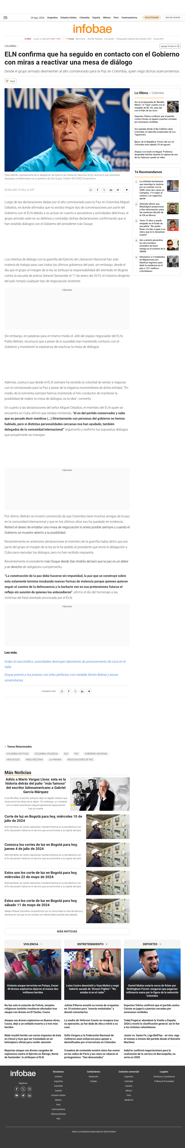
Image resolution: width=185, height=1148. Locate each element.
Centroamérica (129, 17)
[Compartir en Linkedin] (111, 190)
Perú (116, 17)
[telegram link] (23, 1095)
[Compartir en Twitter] (104, 190)
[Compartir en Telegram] (118, 190)
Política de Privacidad (164, 1081)
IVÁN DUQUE (13, 759)
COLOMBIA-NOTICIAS (17, 753)
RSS (58, 1118)
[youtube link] (16, 1095)
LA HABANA (55, 759)
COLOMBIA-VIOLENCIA (46, 753)
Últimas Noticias (58, 1114)
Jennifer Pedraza (95, 39)
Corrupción (109, 39)
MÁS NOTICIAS (67, 931)
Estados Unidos (69, 17)
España (96, 17)
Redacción (93, 1076)
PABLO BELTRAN (34, 759)
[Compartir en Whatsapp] (91, 190)
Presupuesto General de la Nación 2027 (134, 39)
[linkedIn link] (29, 1095)
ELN (66, 753)
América (58, 1076)
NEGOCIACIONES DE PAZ (80, 759)
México (107, 17)
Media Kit (129, 1100)
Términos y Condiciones (164, 1076)
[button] (5, 17)
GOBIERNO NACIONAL (96, 753)
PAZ (76, 753)
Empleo (93, 1081)
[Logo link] (93, 28)
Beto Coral (80, 39)
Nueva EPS (159, 39)
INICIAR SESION (173, 17)
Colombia (85, 17)
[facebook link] (16, 1089)
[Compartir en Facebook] (97, 190)
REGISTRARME (152, 17)
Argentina (52, 17)
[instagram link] (29, 1089)
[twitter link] (23, 1089)
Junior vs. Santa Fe (47, 39)
